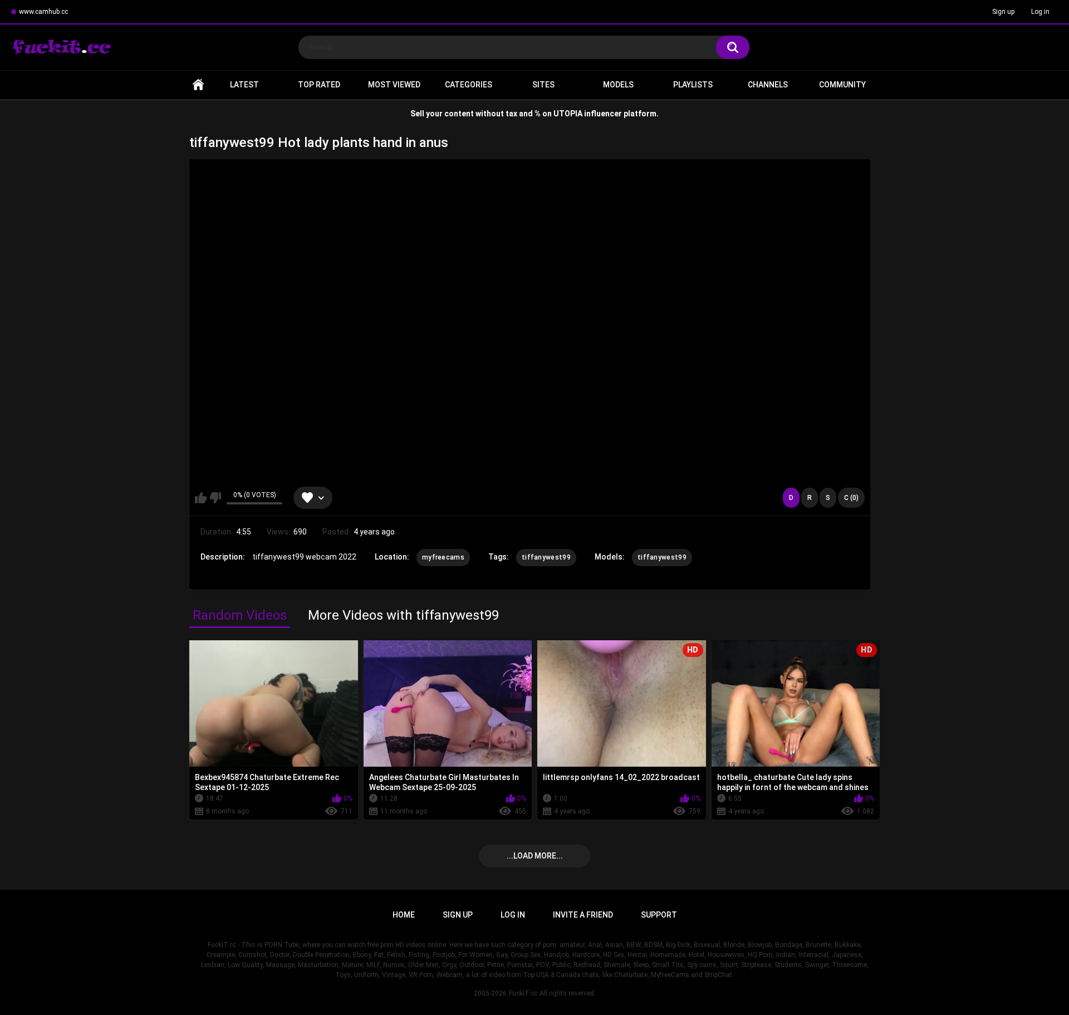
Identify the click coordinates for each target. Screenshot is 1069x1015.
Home (198, 85)
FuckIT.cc (523, 993)
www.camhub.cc (43, 12)
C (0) (851, 498)
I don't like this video (215, 497)
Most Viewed (394, 84)
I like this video (201, 497)
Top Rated (319, 84)
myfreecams (443, 557)
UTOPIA (567, 113)
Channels (768, 84)
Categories (468, 84)
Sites (543, 84)
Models (618, 84)
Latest (244, 84)
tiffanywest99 (546, 557)
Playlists (693, 84)
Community (842, 84)
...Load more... (535, 855)
